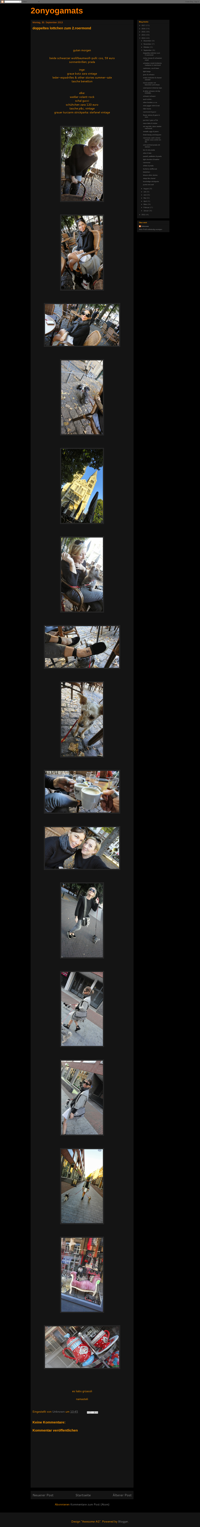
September (148, 50)
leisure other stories (150, 175)
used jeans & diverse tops (152, 88)
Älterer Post (122, 1495)
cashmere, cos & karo (151, 68)
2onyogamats (57, 10)
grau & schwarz (148, 74)
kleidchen (146, 172)
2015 (144, 32)
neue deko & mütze (150, 123)
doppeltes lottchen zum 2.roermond (151, 54)
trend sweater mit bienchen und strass (151, 84)
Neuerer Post (43, 1495)
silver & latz (147, 153)
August (146, 189)
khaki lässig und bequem (152, 135)
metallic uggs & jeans (151, 131)
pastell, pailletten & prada (152, 156)
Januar (146, 211)
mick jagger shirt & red (151, 106)
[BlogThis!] (90, 1412)
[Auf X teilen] (92, 1412)
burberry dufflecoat (150, 169)
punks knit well (148, 184)
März (146, 204)
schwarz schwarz (149, 96)
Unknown (145, 226)
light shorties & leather (151, 159)
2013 (144, 38)
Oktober (147, 47)
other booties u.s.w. (150, 102)
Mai (145, 198)
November (148, 44)
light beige (147, 71)
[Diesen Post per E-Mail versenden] (88, 1412)
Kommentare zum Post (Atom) (89, 1504)
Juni (145, 195)
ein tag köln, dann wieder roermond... (152, 127)
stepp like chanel (149, 178)
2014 (144, 35)
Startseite (83, 1495)
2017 (144, 25)
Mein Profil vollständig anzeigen (150, 229)
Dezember (148, 41)
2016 (144, 29)
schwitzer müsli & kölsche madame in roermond (152, 64)
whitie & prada (148, 166)
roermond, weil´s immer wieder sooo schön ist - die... (152, 140)
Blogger (123, 1521)
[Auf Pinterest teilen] (97, 1412)
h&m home (147, 109)
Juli (145, 192)
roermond (146, 162)
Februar (147, 207)
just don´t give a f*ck (150, 120)
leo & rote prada (149, 150)
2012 (144, 215)
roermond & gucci (149, 112)
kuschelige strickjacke (151, 181)
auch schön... (148, 99)
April (145, 201)
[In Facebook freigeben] (95, 1412)
